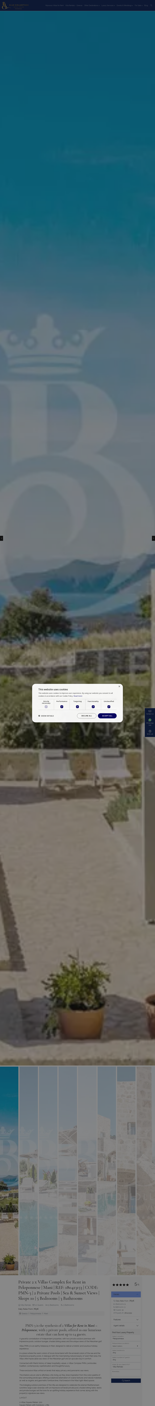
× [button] (119, 686)
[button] (46, 715)
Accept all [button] (107, 716)
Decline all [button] (86, 716)
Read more (78, 696)
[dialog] (77, 703)
